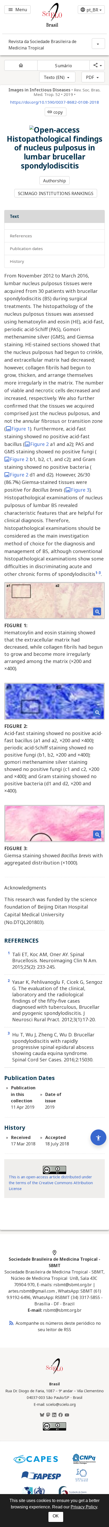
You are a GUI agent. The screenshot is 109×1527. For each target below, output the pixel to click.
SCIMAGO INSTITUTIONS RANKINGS (55, 193)
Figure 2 (39, 444)
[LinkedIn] (54, 1415)
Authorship (54, 181)
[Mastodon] (48, 1415)
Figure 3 (80, 490)
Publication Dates (26, 248)
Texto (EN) (54, 77)
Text (14, 216)
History (17, 261)
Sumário (63, 66)
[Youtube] (67, 1415)
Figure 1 (20, 428)
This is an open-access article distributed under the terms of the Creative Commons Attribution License (51, 1182)
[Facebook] (60, 1415)
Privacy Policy (84, 1507)
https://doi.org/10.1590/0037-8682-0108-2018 (54, 102)
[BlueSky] (42, 1415)
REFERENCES (21, 235)
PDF (90, 77)
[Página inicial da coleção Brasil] (54, 1373)
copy (54, 112)
